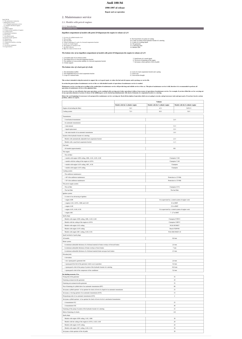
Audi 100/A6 (5, 19)
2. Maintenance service (9, 22)
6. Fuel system (6, 34)
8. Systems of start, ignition (10, 37)
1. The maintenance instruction (11, 21)
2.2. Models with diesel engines (12, 25)
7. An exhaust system (8, 36)
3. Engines (6, 27)
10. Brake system (7, 40)
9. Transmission (7, 39)
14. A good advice (7, 46)
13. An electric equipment (9, 45)
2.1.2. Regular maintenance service (13, 24)
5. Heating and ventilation (10, 33)
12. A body (6, 43)
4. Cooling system (7, 31)
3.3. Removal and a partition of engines (13, 30)
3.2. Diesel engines (8, 28)
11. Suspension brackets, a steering (12, 42)
